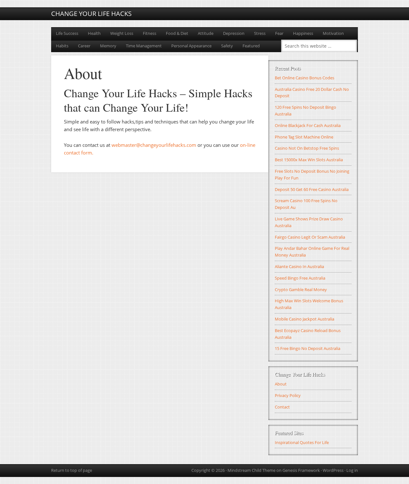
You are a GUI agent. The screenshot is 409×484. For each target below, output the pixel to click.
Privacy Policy (288, 395)
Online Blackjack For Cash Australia (308, 125)
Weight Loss (121, 33)
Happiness (303, 33)
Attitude (205, 33)
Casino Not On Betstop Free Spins (307, 148)
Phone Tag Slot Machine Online (304, 137)
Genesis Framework (301, 470)
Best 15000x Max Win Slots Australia (309, 160)
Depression (233, 33)
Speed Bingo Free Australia (300, 278)
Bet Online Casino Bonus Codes (304, 78)
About (281, 384)
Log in (352, 470)
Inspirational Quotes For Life (302, 442)
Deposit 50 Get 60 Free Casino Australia (312, 189)
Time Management (144, 46)
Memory (108, 46)
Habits (62, 46)
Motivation (333, 33)
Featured (251, 46)
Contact (282, 407)
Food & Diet (177, 33)
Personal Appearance (191, 46)
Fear (279, 33)
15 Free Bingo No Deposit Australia (307, 348)
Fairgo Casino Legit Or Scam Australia (310, 237)
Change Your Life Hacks (91, 13)
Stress (260, 33)
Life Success (67, 33)
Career (84, 46)
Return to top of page (71, 470)
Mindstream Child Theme (251, 470)
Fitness (149, 33)
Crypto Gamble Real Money (301, 289)
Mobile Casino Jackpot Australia (304, 319)
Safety (227, 46)
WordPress (333, 470)
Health (94, 33)
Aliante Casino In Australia (299, 266)
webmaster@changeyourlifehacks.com (154, 145)
